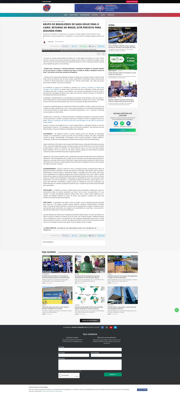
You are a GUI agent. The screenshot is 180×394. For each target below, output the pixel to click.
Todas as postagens (89, 320)
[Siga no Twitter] (115, 327)
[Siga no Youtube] (111, 327)
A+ (103, 53)
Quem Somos (74, 15)
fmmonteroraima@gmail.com (74, 341)
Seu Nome (61, 347)
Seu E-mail (61, 353)
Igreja (103, 15)
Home (66, 15)
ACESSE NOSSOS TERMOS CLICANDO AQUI (52, 391)
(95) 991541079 (78, 340)
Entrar (122, 130)
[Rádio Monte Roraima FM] (57, 8)
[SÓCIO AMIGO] (106, 8)
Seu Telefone (95, 353)
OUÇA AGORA (131, 1)
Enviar (112, 374)
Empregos (111, 15)
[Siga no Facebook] (102, 327)
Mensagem (61, 358)
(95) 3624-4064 (69, 340)
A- (98, 53)
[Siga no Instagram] (106, 327)
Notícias (95, 15)
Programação (85, 15)
